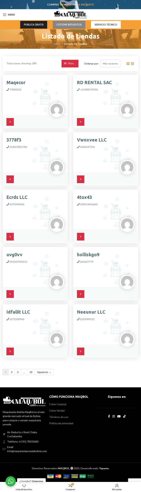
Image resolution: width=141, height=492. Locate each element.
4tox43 (84, 197)
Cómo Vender (57, 410)
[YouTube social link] (119, 416)
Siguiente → (44, 372)
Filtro (71, 63)
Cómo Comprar (57, 404)
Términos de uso (58, 416)
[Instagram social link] (113, 416)
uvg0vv (14, 254)
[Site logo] (70, 14)
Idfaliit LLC (18, 312)
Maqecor (16, 82)
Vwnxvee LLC (92, 139)
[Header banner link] (70, 4)
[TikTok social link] (124, 416)
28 (31, 372)
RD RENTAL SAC (94, 82)
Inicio (57, 43)
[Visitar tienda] (11, 121)
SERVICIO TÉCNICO (106, 24)
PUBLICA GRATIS (34, 24)
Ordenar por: (91, 63)
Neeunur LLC (91, 312)
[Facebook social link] (109, 416)
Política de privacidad (61, 423)
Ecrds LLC (17, 197)
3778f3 (13, 139)
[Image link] (24, 401)
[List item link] (24, 442)
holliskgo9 (88, 254)
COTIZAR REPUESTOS (69, 24)
